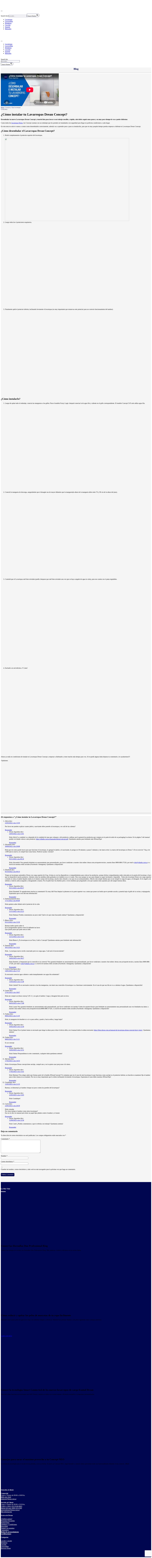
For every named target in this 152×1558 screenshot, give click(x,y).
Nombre (4, 1156)
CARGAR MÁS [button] (6, 1336)
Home (2, 107)
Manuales (8, 29)
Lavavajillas (9, 21)
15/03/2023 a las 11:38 (16, 982)
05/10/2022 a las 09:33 (12, 871)
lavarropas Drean (17, 123)
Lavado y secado (6, 1541)
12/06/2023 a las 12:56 (16, 1120)
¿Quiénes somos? (6, 1519)
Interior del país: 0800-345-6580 (11, 1508)
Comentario (5, 1139)
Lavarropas (8, 19)
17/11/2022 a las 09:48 (12, 901)
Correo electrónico (7, 1161)
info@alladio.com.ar (141, 862)
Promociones (5, 1523)
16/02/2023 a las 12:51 (16, 1050)
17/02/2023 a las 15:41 (16, 1071)
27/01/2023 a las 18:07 (12, 992)
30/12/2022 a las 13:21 (12, 947)
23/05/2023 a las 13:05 (16, 1095)
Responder (8, 830)
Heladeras (8, 23)
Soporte (7, 27)
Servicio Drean (6, 1548)
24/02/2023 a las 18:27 (16, 958)
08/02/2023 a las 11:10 (12, 1016)
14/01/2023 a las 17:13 (12, 971)
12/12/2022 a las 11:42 (16, 937)
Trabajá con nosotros (7, 1528)
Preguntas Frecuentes (8, 1521)
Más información (6, 1512)
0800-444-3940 (6, 1497)
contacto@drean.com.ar (8, 1499)
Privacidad (4, 1526)
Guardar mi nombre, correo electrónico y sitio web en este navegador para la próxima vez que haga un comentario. (38, 1169)
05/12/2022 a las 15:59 (12, 922)
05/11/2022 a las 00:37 (16, 888)
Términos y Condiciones (9, 1524)
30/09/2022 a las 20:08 (12, 846)
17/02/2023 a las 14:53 (12, 1061)
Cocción (7, 25)
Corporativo (5, 1530)
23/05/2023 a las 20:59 (12, 1106)
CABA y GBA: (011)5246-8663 (11, 1506)
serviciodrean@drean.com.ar (10, 1510)
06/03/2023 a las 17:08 (16, 1003)
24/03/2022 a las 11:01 (16, 834)
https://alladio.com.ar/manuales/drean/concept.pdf (52, 839)
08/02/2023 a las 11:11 (12, 1039)
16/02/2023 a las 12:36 (16, 1026)
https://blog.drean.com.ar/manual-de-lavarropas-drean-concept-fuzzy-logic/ (118, 1030)
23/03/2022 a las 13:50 (12, 823)
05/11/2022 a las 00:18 (16, 859)
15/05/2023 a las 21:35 (12, 1084)
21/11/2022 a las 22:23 (16, 911)
